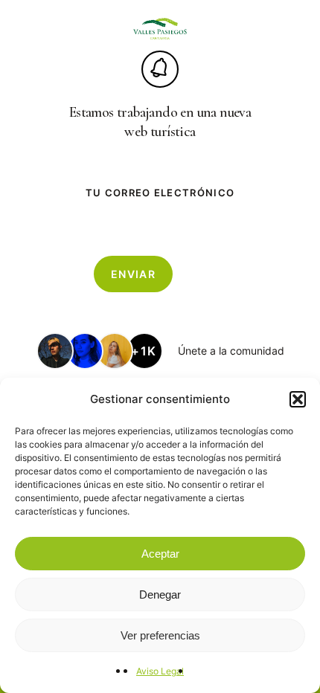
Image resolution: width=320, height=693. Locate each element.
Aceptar (160, 553)
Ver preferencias (160, 635)
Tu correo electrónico (160, 193)
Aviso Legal (160, 671)
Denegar (160, 594)
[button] (297, 399)
